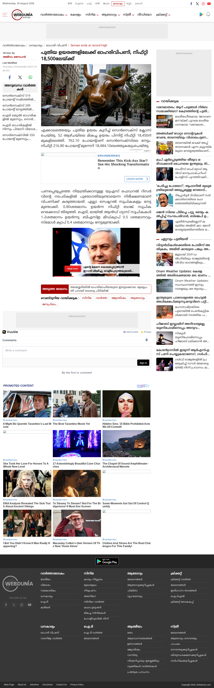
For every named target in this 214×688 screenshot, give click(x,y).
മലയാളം (118, 3)
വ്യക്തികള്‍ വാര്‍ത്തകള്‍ (142, 666)
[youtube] (208, 3)
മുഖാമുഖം (90, 585)
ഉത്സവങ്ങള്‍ (134, 644)
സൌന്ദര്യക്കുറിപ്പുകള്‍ (184, 649)
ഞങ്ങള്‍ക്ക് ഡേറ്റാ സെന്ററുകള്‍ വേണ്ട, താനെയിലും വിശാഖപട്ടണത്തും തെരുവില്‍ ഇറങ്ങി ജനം (181, 136)
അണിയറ (90, 596)
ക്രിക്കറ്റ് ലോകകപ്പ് (182, 602)
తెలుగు (106, 3)
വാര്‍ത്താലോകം (52, 15)
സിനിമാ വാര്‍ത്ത (94, 602)
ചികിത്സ (132, 590)
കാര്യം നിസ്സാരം (93, 579)
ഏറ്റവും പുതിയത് (174, 239)
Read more (72, 268)
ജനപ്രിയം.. (50, 304)
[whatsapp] (30, 77)
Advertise (34, 684)
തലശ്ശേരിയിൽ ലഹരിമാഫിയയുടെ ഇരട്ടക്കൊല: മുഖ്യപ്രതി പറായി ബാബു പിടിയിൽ (108, 289)
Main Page (9, 684)
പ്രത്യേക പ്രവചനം (138, 672)
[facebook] (191, 3)
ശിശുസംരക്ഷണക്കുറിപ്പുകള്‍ (188, 655)
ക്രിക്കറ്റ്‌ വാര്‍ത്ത (181, 579)
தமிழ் (89, 3)
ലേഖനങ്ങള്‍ (134, 579)
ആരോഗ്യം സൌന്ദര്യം (184, 638)
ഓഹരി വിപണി (56, 45)
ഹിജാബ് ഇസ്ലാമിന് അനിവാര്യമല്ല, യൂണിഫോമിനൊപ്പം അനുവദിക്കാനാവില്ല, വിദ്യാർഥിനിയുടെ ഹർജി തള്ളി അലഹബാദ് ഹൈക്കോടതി (183, 326)
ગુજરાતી (138, 3)
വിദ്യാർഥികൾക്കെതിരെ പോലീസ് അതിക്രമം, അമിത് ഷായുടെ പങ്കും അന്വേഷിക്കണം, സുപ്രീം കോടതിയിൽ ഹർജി (183, 247)
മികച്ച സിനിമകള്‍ (95, 613)
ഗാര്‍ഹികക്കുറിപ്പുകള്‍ (184, 661)
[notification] (208, 14)
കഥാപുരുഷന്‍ (92, 607)
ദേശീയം (46, 579)
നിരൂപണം (90, 590)
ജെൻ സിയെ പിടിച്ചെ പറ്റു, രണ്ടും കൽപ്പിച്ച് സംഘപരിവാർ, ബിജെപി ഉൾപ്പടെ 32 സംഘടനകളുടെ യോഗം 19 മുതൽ (182, 214)
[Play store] (201, 14)
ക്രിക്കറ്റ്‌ (161, 15)
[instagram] (203, 3)
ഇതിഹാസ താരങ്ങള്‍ (184, 590)
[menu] (6, 14)
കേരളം (75, 15)
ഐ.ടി (44, 602)
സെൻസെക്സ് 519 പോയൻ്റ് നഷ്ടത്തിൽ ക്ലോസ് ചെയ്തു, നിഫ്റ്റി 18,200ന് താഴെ (20, 97)
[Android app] (107, 561)
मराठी (97, 3)
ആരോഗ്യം (109, 15)
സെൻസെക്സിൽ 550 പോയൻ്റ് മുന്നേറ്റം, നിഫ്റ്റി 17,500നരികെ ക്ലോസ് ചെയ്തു (19, 137)
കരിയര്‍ (45, 607)
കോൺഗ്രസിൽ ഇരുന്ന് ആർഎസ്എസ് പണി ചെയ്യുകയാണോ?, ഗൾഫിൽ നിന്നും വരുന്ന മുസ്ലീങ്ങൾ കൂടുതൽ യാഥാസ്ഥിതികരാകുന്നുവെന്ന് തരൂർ (183, 352)
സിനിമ (90, 15)
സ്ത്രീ (127, 15)
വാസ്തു (132, 655)
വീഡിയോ (144, 15)
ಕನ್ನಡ (128, 3)
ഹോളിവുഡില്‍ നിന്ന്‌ (96, 618)
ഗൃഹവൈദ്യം (135, 596)
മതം (130, 633)
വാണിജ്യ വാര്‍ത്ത (51, 638)
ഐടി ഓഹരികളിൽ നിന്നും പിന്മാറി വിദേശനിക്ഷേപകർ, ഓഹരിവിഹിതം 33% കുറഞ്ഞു (19, 127)
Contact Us (61, 684)
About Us (22, 684)
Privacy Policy (76, 684)
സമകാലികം (48, 590)
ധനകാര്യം (36, 45)
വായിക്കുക (170, 101)
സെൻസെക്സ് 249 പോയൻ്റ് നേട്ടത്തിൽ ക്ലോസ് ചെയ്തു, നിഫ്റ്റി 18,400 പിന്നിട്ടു (20, 107)
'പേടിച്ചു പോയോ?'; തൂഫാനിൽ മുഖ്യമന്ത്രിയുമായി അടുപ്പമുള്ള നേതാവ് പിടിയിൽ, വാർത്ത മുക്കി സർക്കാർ (183, 188)
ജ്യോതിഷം (119, 298)
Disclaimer (47, 684)
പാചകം (175, 644)
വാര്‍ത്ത (101, 298)
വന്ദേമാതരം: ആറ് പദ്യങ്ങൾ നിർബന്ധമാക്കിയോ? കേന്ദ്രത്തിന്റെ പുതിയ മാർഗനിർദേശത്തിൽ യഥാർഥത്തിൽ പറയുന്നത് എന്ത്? (183, 109)
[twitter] (197, 3)
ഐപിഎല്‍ (178, 596)
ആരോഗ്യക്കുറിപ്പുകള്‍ (140, 585)
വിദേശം (45, 585)
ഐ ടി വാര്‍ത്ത (93, 633)
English (79, 3)
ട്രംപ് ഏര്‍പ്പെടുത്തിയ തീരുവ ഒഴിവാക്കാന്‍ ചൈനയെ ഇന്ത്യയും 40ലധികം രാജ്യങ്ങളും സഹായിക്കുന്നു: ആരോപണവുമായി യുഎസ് (183, 162)
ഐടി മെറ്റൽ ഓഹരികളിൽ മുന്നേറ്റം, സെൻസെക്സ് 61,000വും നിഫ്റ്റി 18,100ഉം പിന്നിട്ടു (20, 117)
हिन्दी (70, 3)
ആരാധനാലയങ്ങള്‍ (139, 638)
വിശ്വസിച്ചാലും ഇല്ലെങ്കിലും (143, 661)
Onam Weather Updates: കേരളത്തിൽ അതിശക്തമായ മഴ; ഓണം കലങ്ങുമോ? (183, 274)
